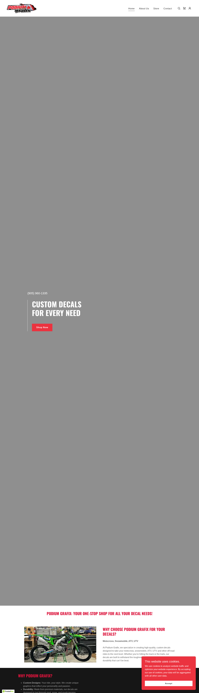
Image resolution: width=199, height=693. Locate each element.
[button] (190, 8)
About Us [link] (144, 8)
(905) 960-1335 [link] (37, 293)
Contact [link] (168, 8)
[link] (21, 8)
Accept (168, 683)
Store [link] (156, 8)
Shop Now (42, 327)
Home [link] (131, 8)
